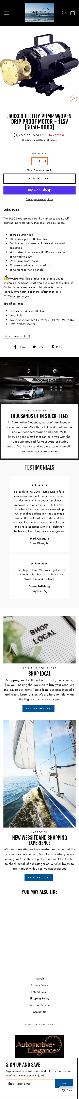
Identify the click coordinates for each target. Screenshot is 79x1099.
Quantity (39, 153)
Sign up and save (39, 1024)
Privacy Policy (39, 985)
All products (38, 708)
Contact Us (39, 1012)
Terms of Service (39, 1005)
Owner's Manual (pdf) (16, 336)
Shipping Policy (39, 998)
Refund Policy (39, 992)
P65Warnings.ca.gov (16, 296)
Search (39, 978)
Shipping (27, 139)
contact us (38, 877)
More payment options (39, 199)
